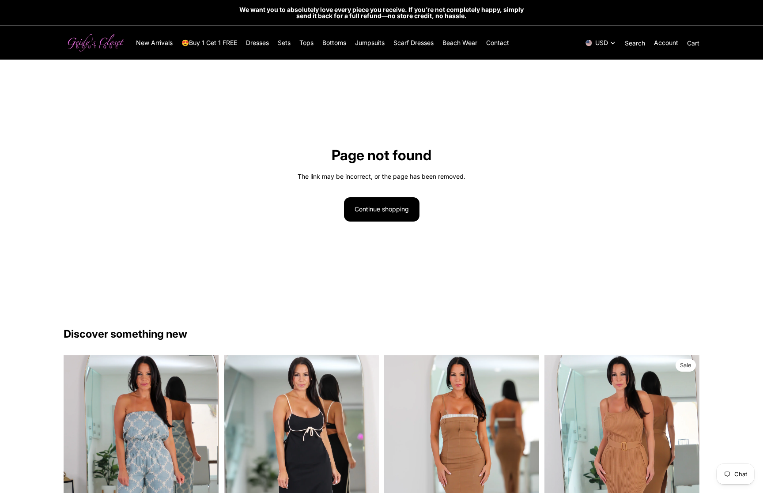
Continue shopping (382, 209)
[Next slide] (205, 471)
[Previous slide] (77, 471)
